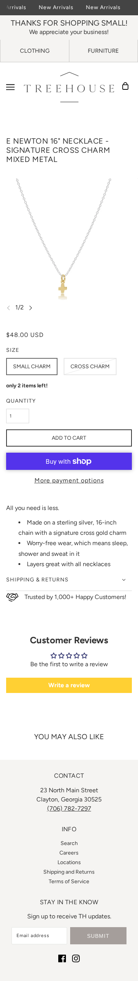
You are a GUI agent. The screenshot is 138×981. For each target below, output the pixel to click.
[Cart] (127, 87)
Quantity (21, 401)
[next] (31, 307)
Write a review (69, 685)
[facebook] (62, 958)
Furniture (103, 50)
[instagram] (76, 958)
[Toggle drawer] (10, 87)
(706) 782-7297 (69, 808)
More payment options (69, 480)
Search (69, 843)
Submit (98, 936)
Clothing (34, 50)
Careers (69, 853)
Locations (69, 862)
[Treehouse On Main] (69, 87)
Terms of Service (69, 881)
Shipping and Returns (69, 872)
